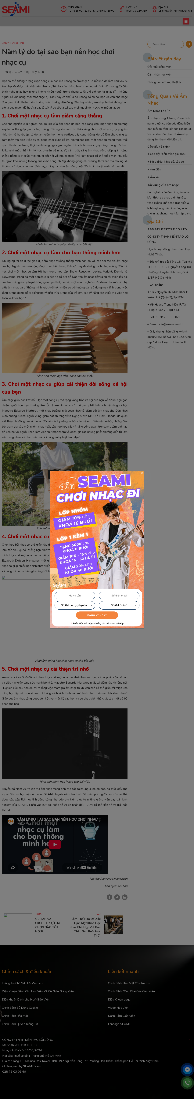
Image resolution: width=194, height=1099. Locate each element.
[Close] (142, 473)
